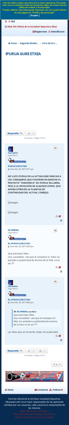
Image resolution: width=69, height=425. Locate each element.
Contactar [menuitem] (42, 389)
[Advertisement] (34, 94)
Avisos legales (46, 417)
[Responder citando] (55, 148)
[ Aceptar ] (34, 15)
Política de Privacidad (26, 417)
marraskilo (13, 153)
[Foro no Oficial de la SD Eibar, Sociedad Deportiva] (34, 376)
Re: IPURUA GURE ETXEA (19, 243)
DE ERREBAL (13, 230)
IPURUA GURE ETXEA (23, 53)
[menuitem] (11, 21)
